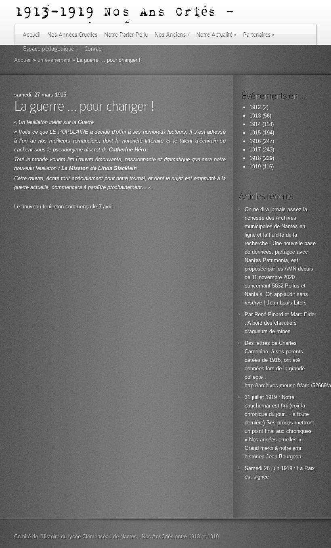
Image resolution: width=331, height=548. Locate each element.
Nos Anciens (172, 34)
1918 (255, 158)
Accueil (31, 34)
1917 (255, 150)
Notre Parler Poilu (126, 34)
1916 (255, 141)
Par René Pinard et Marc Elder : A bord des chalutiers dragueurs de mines (280, 322)
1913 (255, 116)
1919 (255, 167)
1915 (255, 133)
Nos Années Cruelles (72, 34)
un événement (54, 60)
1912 (255, 107)
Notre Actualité (216, 34)
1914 (255, 124)
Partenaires (258, 34)
